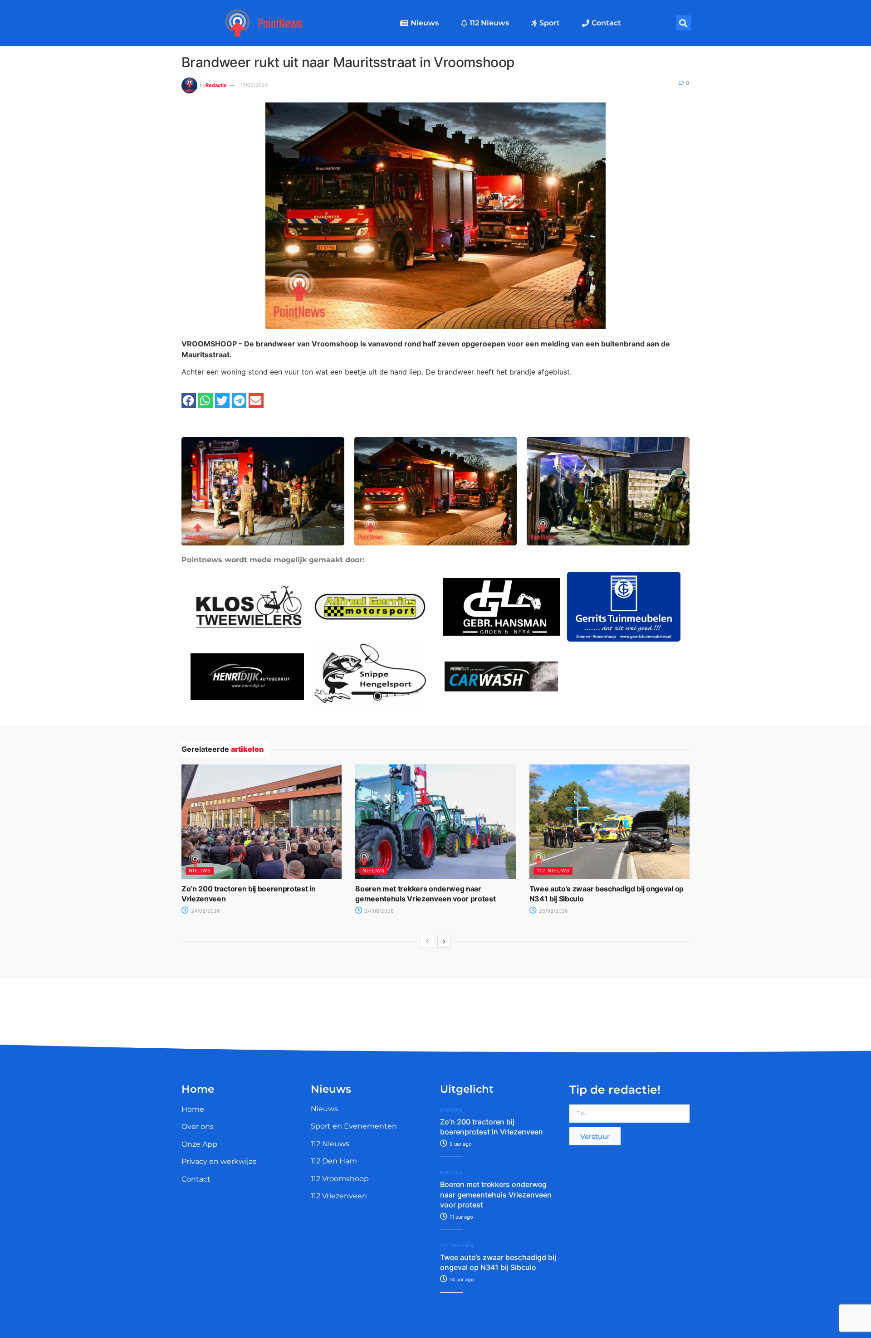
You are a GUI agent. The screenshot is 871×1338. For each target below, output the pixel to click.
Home (192, 1109)
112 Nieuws (489, 23)
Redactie (216, 85)
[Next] (444, 941)
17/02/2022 (254, 85)
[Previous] (427, 941)
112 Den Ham (334, 1161)
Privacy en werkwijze (219, 1161)
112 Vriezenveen (339, 1196)
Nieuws (425, 23)
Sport (549, 23)
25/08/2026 (553, 911)
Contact (606, 23)
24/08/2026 (205, 911)
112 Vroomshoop (340, 1178)
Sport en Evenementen (354, 1126)
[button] (683, 22)
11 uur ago (460, 1217)
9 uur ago (460, 1144)
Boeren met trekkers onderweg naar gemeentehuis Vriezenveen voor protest (496, 1194)
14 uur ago (461, 1279)
